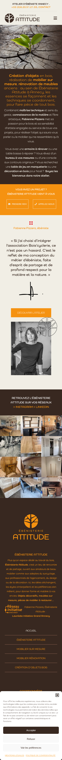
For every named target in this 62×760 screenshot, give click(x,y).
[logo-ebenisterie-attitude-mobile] (22, 14)
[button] (57, 695)
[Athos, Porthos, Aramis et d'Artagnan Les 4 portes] (51, 446)
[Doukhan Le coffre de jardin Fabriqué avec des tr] (10, 487)
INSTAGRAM (24, 406)
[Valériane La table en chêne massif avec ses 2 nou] (31, 446)
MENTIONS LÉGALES (14, 755)
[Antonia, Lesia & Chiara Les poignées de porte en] (51, 467)
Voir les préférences (31, 747)
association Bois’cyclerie (29, 245)
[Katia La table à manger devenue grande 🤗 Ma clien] (31, 467)
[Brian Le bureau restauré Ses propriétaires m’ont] (51, 487)
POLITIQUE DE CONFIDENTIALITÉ (40, 755)
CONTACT (44, 7)
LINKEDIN (42, 406)
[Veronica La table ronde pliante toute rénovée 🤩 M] (10, 467)
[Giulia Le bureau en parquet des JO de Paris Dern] (31, 425)
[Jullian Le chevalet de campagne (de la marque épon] (10, 446)
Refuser (31, 739)
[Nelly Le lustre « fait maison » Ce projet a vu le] (10, 425)
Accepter (31, 730)
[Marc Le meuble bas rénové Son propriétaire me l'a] (51, 425)
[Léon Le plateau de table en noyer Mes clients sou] (31, 487)
